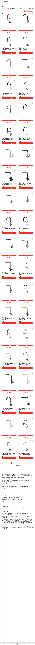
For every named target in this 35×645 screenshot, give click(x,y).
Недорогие (22, 8)
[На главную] (6, 1)
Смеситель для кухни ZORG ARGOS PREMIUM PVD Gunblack (25, 184)
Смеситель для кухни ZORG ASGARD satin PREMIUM (8, 94)
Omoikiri (26, 8)
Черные (30, 8)
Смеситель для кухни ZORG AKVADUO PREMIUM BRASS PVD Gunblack (25, 161)
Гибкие (17, 8)
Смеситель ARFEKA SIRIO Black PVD (8, 228)
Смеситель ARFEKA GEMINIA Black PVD (9, 273)
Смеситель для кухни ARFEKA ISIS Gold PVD (9, 206)
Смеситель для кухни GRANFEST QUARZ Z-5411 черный (24, 409)
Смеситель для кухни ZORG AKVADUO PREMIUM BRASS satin (9, 161)
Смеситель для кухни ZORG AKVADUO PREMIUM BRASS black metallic (9, 184)
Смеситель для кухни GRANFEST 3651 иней (25, 386)
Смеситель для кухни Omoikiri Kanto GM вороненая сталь (9, 26)
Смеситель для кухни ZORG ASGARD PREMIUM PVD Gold (25, 296)
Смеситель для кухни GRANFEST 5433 (25, 26)
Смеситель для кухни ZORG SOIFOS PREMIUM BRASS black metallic (25, 139)
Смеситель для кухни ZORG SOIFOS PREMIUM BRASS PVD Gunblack (8, 139)
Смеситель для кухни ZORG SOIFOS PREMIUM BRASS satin (25, 116)
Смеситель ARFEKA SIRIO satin (7, 71)
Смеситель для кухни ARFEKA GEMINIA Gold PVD (25, 206)
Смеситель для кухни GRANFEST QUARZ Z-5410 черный (8, 409)
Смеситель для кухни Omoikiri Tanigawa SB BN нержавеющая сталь (9, 431)
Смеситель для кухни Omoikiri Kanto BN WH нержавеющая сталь (26, 341)
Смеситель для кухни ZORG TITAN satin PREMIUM (25, 274)
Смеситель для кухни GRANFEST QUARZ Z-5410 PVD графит (24, 49)
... (20, 463)
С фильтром (4, 8)
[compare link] (30, 1)
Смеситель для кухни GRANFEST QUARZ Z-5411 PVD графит (8, 386)
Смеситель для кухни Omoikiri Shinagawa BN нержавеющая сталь (25, 454)
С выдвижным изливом (11, 8)
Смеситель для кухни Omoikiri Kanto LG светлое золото (9, 341)
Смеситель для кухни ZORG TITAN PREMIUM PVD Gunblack (8, 296)
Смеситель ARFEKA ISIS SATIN (24, 71)
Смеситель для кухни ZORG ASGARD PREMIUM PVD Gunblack (25, 94)
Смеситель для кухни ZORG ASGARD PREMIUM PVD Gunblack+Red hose (8, 116)
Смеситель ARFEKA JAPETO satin (24, 228)
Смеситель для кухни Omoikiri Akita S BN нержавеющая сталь (8, 454)
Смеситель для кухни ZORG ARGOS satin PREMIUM (8, 319)
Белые (33, 8)
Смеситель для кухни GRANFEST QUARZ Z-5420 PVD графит (24, 364)
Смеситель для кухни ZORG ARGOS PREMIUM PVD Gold (25, 319)
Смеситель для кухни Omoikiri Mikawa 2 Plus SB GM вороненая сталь (26, 431)
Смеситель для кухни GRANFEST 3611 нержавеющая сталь (8, 364)
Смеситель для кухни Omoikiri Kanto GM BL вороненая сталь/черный (9, 49)
